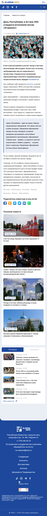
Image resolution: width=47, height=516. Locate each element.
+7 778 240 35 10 (23, 441)
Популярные (34, 349)
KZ (44, 7)
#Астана (6, 189)
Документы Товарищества (23, 472)
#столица (25, 189)
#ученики (6, 193)
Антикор (23, 468)
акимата (30, 84)
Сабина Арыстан (23, 33)
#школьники (16, 189)
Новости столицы (18, 15)
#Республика (24, 193)
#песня (14, 193)
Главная (6, 15)
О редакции (23, 457)
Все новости (8, 401)
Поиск (41, 7)
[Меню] (43, 2)
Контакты (23, 460)
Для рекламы (23, 464)
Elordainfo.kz (34, 79)
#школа (34, 189)
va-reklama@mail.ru (23, 450)
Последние (13, 349)
